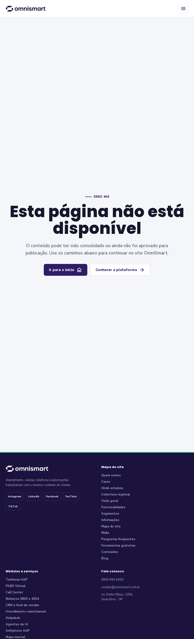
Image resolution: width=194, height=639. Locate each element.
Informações (110, 520)
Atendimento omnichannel (26, 611)
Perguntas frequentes (118, 539)
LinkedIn (33, 496)
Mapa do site (111, 526)
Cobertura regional (115, 494)
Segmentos (110, 514)
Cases (105, 482)
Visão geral (109, 501)
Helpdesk (13, 618)
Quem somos (111, 475)
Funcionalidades (113, 507)
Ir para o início (65, 270)
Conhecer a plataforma (120, 270)
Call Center (14, 592)
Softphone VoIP (18, 631)
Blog (104, 558)
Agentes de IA (17, 624)
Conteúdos (109, 552)
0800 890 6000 (112, 580)
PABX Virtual (15, 586)
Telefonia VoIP (16, 580)
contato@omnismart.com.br (120, 587)
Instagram (14, 496)
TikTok (13, 506)
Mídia (105, 533)
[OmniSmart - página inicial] (26, 8)
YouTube (71, 496)
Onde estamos (112, 488)
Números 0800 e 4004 (22, 599)
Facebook (52, 496)
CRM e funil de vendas (22, 605)
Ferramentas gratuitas (118, 545)
